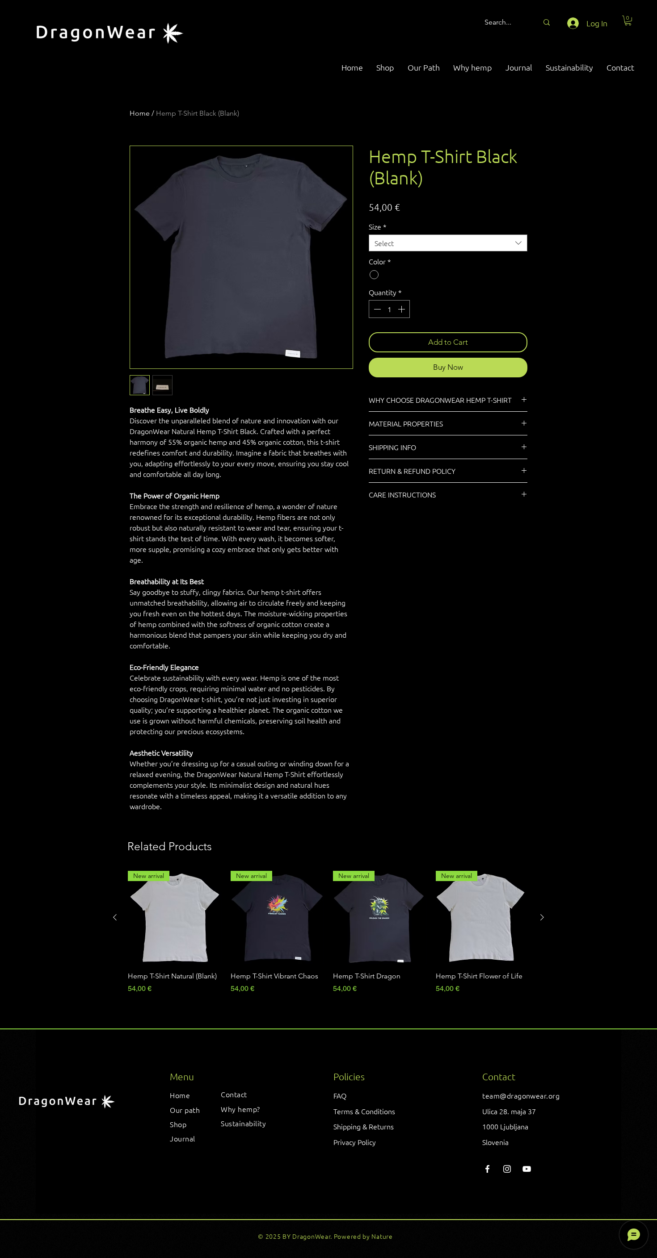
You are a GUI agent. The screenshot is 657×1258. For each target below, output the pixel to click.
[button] (628, 20)
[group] (329, 937)
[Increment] (402, 309)
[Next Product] (542, 917)
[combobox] (448, 242)
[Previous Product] (115, 917)
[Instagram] (507, 1169)
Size (378, 226)
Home (140, 113)
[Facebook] (487, 1169)
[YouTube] (527, 1169)
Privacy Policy (354, 1142)
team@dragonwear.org (521, 1095)
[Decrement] (376, 309)
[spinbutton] (389, 309)
